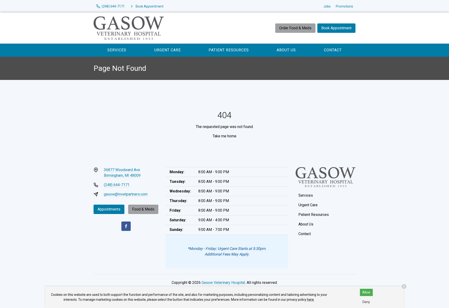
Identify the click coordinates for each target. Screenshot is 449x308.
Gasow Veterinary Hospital (223, 282)
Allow (366, 292)
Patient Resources (229, 50)
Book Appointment (336, 28)
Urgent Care (167, 50)
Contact (333, 50)
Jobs (327, 6)
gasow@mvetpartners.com (126, 194)
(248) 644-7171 (117, 185)
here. (311, 299)
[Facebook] (126, 226)
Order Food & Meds (295, 28)
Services (116, 50)
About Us (286, 50)
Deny (366, 302)
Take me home (224, 136)
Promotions (344, 6)
